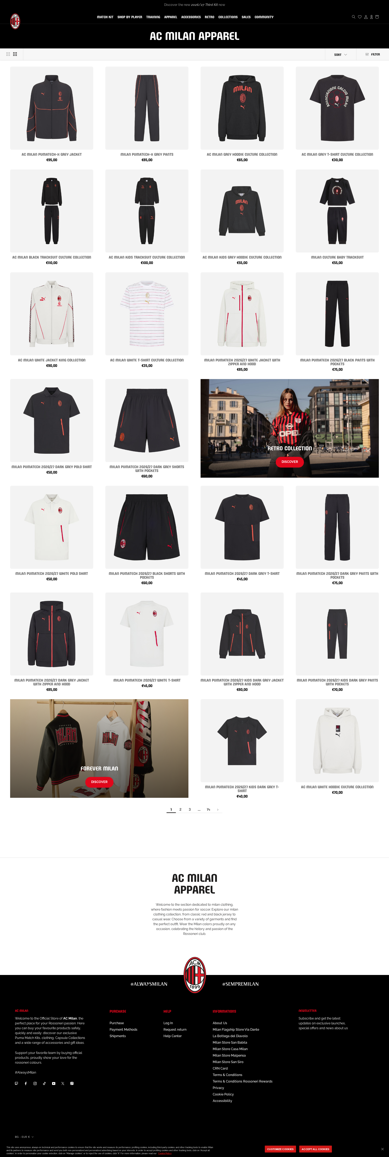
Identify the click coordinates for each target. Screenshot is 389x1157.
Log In (168, 1023)
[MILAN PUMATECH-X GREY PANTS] (146, 108)
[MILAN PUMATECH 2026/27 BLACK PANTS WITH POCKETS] (337, 313)
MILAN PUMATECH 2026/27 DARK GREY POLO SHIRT (52, 466)
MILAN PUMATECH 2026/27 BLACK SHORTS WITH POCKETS (147, 575)
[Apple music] (72, 1083)
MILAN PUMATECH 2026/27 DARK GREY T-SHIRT (242, 573)
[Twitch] (16, 1083)
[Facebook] (25, 1083)
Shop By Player (130, 17)
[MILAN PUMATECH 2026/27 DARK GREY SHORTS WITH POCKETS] (146, 420)
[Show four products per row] (15, 54)
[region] (194, 1149)
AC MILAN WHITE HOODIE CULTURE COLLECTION (337, 786)
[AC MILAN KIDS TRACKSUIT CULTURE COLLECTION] (146, 210)
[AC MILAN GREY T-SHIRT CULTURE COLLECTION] (337, 108)
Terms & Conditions (227, 1075)
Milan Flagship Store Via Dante (236, 1029)
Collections (227, 17)
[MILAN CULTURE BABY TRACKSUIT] (337, 210)
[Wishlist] (360, 17)
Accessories (190, 17)
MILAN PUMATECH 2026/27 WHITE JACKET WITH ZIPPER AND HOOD (242, 361)
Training (152, 17)
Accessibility (222, 1101)
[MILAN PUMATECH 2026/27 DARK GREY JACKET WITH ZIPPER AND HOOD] (51, 633)
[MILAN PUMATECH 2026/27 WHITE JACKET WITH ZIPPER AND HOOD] (242, 313)
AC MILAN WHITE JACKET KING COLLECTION (51, 360)
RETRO (208, 17)
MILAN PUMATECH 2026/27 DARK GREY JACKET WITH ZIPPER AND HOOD (51, 682)
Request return (175, 1029)
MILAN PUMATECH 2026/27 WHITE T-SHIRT (147, 680)
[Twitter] (62, 1083)
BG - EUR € (22, 1137)
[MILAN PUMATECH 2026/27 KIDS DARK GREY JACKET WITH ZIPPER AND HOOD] (242, 633)
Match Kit (104, 17)
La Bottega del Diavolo (230, 1036)
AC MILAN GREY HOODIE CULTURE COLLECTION (242, 154)
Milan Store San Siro (228, 1062)
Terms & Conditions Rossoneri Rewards (243, 1081)
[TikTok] (44, 1083)
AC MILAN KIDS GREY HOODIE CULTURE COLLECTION (242, 257)
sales (245, 17)
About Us (220, 1023)
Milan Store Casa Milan (230, 1049)
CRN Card (220, 1068)
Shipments (118, 1036)
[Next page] (217, 809)
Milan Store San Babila (230, 1042)
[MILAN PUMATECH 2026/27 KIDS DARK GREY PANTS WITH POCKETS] (337, 633)
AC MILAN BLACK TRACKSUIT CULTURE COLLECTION (51, 257)
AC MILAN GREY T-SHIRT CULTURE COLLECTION (337, 154)
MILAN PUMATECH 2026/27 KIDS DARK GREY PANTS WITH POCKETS (337, 682)
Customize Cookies (280, 1149)
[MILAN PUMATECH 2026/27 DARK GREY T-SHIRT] (242, 527)
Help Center (173, 1036)
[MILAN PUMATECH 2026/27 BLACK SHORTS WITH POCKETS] (146, 527)
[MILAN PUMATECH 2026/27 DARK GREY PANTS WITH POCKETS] (337, 527)
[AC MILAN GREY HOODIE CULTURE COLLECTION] (242, 108)
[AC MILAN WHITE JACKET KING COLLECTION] (51, 313)
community (263, 17)
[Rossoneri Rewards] (371, 17)
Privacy (218, 1088)
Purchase (117, 1023)
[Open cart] (377, 17)
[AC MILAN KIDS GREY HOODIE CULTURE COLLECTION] (242, 210)
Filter (375, 54)
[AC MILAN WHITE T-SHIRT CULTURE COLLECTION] (146, 313)
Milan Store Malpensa (229, 1055)
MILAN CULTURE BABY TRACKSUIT (337, 257)
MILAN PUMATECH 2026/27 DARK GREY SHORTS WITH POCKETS (147, 468)
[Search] (354, 16)
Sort (337, 54)
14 (208, 809)
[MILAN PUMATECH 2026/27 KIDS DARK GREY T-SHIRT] (242, 740)
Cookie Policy (223, 1094)
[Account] (366, 16)
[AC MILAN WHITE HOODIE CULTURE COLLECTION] (337, 740)
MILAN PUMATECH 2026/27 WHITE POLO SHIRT (51, 573)
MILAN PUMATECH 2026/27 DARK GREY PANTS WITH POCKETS (337, 575)
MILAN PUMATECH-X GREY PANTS (147, 154)
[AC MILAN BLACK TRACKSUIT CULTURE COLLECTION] (51, 210)
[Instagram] (35, 1083)
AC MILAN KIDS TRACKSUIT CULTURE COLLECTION (147, 257)
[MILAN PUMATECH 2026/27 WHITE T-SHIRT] (146, 633)
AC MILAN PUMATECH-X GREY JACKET (52, 154)
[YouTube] (53, 1083)
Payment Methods (123, 1029)
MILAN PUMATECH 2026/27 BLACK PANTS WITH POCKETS (337, 361)
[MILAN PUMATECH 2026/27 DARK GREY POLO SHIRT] (51, 420)
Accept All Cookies (315, 1149)
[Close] (382, 1149)
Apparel (170, 17)
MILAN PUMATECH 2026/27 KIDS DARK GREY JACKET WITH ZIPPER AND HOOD (242, 682)
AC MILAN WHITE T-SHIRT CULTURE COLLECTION (147, 360)
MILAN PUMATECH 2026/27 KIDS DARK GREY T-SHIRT (242, 788)
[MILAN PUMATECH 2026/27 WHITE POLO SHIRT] (51, 527)
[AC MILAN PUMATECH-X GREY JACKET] (51, 108)
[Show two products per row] (8, 54)
